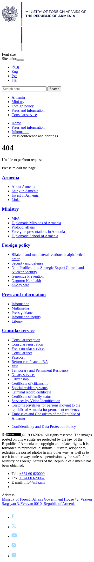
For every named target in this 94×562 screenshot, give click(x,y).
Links (16, 200)
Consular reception (26, 340)
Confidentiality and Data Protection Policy (44, 426)
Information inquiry (26, 317)
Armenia (18, 97)
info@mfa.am (34, 482)
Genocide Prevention (28, 276)
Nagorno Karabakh (26, 281)
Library (17, 321)
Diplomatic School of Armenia (35, 236)
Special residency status (29, 388)
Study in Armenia (25, 191)
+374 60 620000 (32, 474)
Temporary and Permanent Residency (40, 370)
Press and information (28, 110)
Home (16, 123)
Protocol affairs (23, 227)
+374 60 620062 (32, 478)
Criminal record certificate (31, 392)
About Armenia (23, 187)
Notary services (23, 375)
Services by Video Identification (36, 401)
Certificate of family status (31, 396)
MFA (16, 218)
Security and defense (27, 263)
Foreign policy (23, 106)
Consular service (24, 115)
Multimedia (20, 308)
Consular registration (27, 344)
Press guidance (23, 313)
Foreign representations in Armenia (38, 231)
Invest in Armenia (25, 195)
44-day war (20, 285)
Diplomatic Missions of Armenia (36, 223)
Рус (14, 76)
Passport (18, 357)
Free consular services (28, 349)
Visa (15, 366)
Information (20, 132)
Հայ (15, 67)
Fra (14, 80)
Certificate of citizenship (30, 383)
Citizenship (20, 379)
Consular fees (22, 353)
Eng (15, 71)
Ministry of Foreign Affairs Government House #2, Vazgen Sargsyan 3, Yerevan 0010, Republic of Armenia (47, 501)
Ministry (18, 102)
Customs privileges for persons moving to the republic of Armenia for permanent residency (46, 407)
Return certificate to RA (30, 362)
